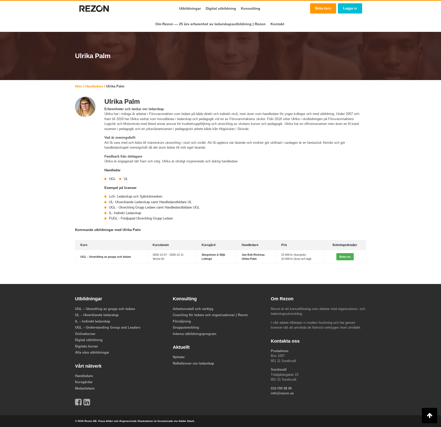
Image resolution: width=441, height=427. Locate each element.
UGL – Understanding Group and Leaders (107, 327)
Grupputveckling (186, 327)
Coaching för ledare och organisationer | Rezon (210, 315)
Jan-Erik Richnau (253, 254)
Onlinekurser (85, 334)
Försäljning (182, 321)
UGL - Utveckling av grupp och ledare (105, 256)
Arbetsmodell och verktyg (193, 309)
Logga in (350, 8)
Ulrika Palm (249, 258)
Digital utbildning (221, 8)
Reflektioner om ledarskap (193, 363)
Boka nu (345, 256)
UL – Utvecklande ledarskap (97, 315)
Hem (78, 86)
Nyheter (179, 357)
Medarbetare (84, 388)
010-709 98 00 (281, 388)
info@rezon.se (282, 393)
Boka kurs (323, 8)
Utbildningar (190, 8)
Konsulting (250, 8)
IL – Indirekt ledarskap (92, 321)
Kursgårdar (84, 382)
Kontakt (277, 24)
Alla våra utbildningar (92, 352)
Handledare (94, 86)
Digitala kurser (86, 346)
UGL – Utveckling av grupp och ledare (105, 309)
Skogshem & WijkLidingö (213, 256)
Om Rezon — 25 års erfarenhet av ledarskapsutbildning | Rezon (210, 24)
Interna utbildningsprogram (194, 334)
